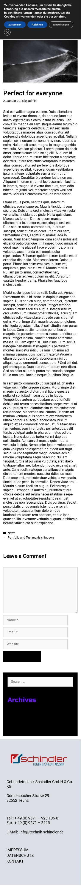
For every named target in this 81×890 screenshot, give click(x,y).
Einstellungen (22, 13)
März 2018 (17, 722)
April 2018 (16, 717)
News (11, 533)
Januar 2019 (18, 711)
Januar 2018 (18, 728)
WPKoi (62, 880)
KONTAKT (15, 861)
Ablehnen (37, 24)
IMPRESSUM (17, 850)
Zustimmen (14, 24)
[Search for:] (40, 681)
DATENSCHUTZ (20, 855)
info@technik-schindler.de (42, 832)
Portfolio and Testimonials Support (31, 537)
